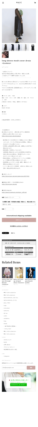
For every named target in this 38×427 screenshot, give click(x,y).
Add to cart (19, 220)
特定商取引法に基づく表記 (10, 349)
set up (6, 313)
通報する (13, 233)
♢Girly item (7, 328)
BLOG (5, 342)
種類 (3, 197)
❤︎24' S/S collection (9, 334)
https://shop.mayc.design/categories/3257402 (15, 176)
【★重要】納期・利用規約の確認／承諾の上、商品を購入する (18, 201)
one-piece (7, 308)
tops (5, 305)
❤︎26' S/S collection (9, 295)
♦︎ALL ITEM (7, 303)
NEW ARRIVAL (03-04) (11, 297)
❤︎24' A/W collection (10, 331)
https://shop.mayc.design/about (11, 136)
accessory (7, 318)
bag (5, 321)
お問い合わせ (7, 344)
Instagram (7, 356)
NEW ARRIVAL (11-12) (10, 300)
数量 (3, 209)
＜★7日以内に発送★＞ (10, 326)
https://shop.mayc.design (9, 184)
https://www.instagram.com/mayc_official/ (14, 192)
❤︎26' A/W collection (10, 292)
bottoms (6, 310)
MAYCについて (7, 339)
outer (5, 315)
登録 (31, 367)
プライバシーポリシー (9, 347)
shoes (5, 323)
